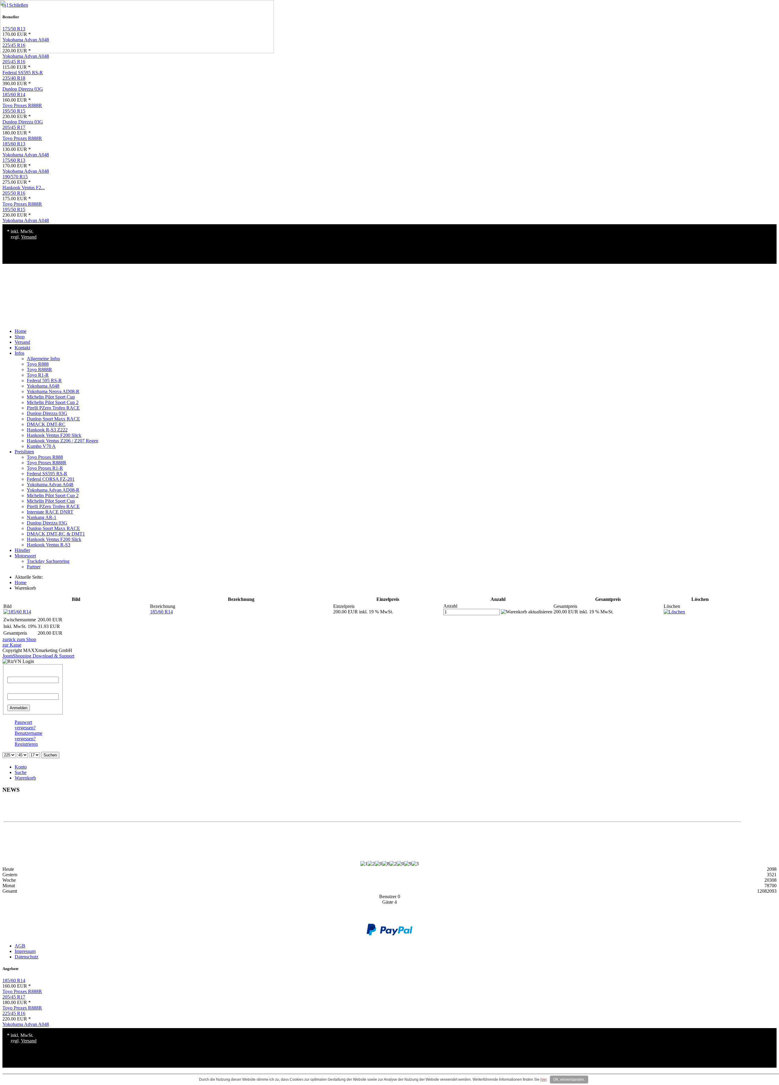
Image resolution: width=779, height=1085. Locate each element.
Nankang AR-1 (41, 517)
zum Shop (372, 809)
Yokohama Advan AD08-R (53, 490)
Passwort (16, 690)
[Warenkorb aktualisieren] (526, 612)
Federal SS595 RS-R (22, 72)
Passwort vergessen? (25, 725)
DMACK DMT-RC (46, 424)
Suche (20, 772)
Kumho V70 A (41, 446)
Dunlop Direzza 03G (22, 89)
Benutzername (21, 673)
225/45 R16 (13, 1013)
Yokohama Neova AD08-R (53, 391)
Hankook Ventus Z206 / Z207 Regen (62, 440)
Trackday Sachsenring (48, 561)
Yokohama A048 (43, 386)
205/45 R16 (13, 61)
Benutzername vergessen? (28, 736)
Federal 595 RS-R (44, 380)
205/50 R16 (13, 193)
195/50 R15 (13, 110)
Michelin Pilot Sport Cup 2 (53, 402)
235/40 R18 (13, 78)
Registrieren (26, 744)
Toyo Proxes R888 (45, 457)
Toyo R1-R (38, 375)
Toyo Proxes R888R (22, 105)
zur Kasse (11, 644)
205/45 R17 (13, 127)
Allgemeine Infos (43, 358)
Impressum (25, 951)
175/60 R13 (13, 160)
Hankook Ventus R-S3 (48, 544)
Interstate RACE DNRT (50, 512)
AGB (20, 945)
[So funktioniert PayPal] (389, 933)
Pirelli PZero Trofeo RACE (53, 407)
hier (543, 1079)
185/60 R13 (13, 143)
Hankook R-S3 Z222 (47, 429)
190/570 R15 (15, 176)
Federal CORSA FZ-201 (51, 479)
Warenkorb (25, 777)
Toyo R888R (39, 369)
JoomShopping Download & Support (38, 655)
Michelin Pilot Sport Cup (51, 396)
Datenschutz (26, 956)
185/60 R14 (13, 94)
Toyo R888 (38, 364)
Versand (29, 236)
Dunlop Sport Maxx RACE (53, 418)
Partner (33, 566)
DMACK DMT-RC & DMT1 (56, 533)
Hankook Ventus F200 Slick (54, 435)
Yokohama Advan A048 (25, 56)
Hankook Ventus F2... (23, 187)
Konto (21, 766)
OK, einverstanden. (569, 1079)
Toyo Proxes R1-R (45, 468)
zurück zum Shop (19, 639)
